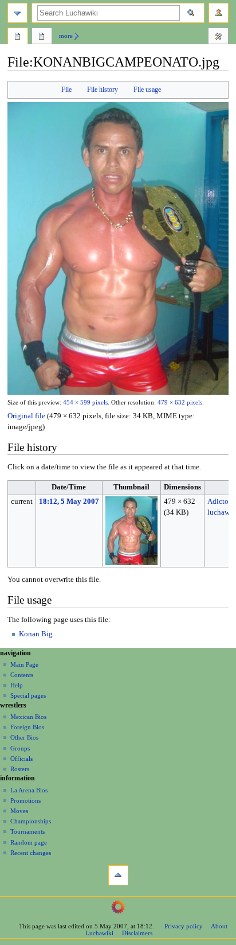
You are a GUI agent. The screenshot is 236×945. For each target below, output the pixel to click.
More (66, 35)
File (66, 89)
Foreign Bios (27, 727)
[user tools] (219, 13)
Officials (21, 758)
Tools (218, 37)
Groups (20, 748)
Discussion (42, 37)
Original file (26, 416)
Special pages (28, 695)
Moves (19, 810)
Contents (21, 674)
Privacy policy (183, 926)
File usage (147, 89)
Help (16, 685)
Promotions (25, 800)
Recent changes (30, 852)
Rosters (19, 768)
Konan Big (36, 634)
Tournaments (27, 831)
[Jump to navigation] (17, 13)
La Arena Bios (29, 790)
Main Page (24, 664)
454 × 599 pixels (85, 402)
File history (102, 89)
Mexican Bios (28, 716)
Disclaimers (137, 933)
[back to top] (118, 875)
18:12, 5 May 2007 (69, 501)
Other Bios (24, 737)
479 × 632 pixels (180, 402)
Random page (28, 842)
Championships (30, 821)
